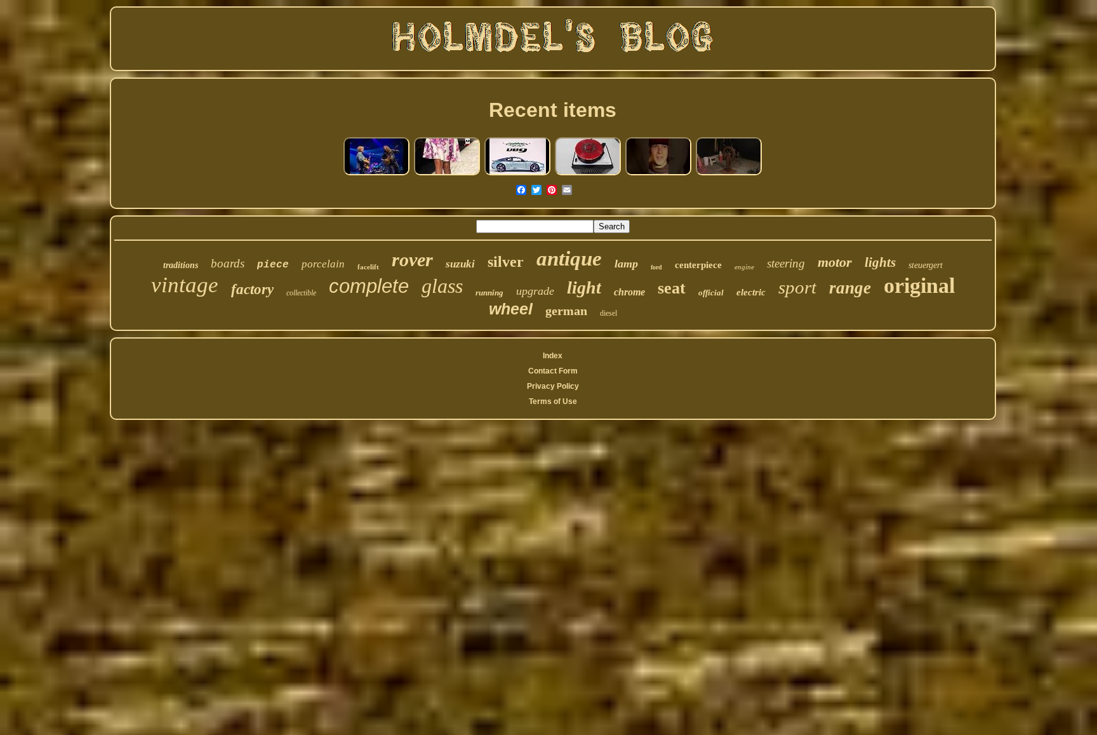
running (489, 292)
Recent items (552, 109)
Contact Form (553, 371)
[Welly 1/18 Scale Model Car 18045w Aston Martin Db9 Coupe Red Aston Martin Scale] (517, 174)
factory (252, 289)
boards (227, 263)
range (850, 287)
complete (369, 286)
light (584, 287)
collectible (301, 292)
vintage (184, 285)
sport (797, 287)
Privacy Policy (553, 386)
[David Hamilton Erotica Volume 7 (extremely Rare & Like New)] (447, 174)
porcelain (323, 264)
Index (552, 355)
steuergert (925, 265)
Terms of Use (553, 401)
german (566, 311)
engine (744, 267)
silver (506, 261)
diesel (608, 313)
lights (880, 262)
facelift (368, 267)
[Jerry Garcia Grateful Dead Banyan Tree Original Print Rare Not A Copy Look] (658, 174)
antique (569, 258)
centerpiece (698, 265)
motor (835, 262)
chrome (629, 292)
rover (412, 259)
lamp (626, 263)
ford (656, 267)
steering (786, 263)
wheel (511, 309)
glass (442, 285)
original (919, 285)
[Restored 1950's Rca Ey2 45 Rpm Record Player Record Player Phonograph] (588, 174)
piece (273, 265)
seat (672, 288)
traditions (180, 265)
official (711, 292)
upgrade (535, 291)
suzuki (460, 264)
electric (751, 292)
